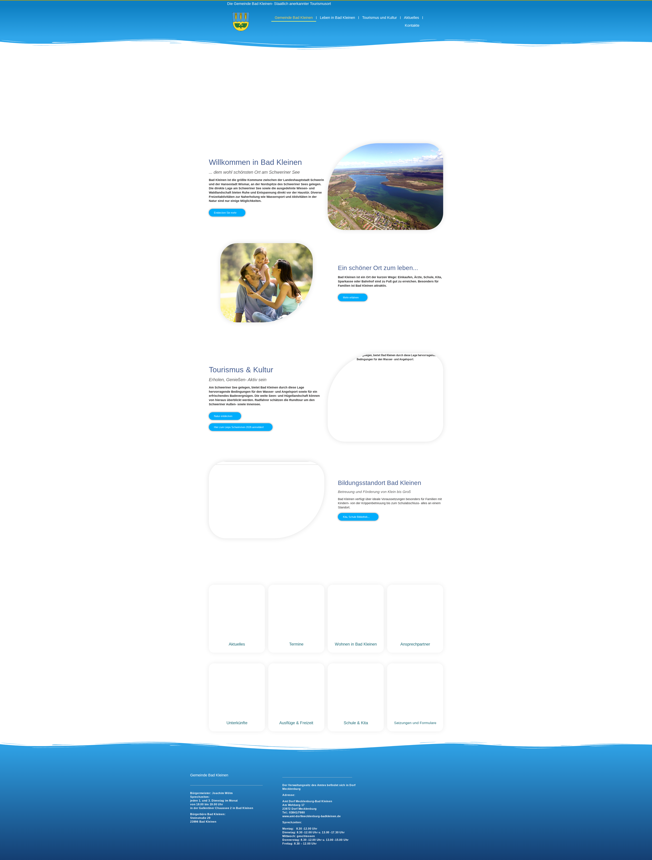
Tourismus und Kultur (379, 17)
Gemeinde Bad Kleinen (294, 17)
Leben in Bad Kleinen (337, 17)
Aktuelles (411, 17)
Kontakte (412, 25)
